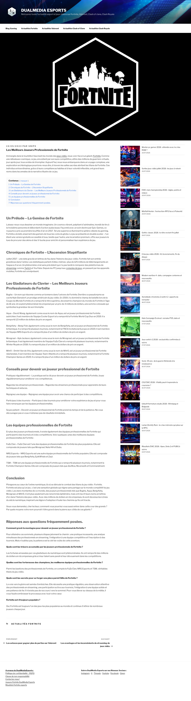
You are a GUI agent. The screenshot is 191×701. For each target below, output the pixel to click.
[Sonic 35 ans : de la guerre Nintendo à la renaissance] (130, 370)
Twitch (27, 268)
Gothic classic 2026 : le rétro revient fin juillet (160, 232)
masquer (24, 181)
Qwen (122, 673)
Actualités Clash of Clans (74, 28)
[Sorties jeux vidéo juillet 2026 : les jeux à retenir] (130, 177)
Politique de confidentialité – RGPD (19, 673)
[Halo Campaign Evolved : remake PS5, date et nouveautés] (130, 327)
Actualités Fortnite (29, 28)
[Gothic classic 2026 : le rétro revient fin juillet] (130, 241)
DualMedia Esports (43, 10)
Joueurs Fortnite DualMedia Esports (20, 682)
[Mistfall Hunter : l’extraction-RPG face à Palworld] (130, 220)
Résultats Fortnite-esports (16, 685)
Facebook (114, 673)
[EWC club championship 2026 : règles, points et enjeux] (130, 199)
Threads (97, 673)
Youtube (105, 673)
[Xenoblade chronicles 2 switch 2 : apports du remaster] (130, 305)
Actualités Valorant (50, 28)
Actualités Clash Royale (99, 28)
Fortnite (97, 156)
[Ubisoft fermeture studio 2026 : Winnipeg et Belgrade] (130, 412)
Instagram (85, 673)
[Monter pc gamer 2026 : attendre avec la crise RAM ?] (130, 156)
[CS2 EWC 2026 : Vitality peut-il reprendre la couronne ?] (130, 391)
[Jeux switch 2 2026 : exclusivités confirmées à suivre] (130, 348)
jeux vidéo (62, 156)
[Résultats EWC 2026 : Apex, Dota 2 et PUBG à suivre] (130, 455)
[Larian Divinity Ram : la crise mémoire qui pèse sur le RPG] (130, 434)
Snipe (32, 146)
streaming (11, 268)
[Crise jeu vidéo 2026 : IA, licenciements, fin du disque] (130, 263)
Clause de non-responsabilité (17, 676)
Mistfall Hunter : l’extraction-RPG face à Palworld (162, 211)
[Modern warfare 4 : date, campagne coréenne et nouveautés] (130, 284)
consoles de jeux (74, 268)
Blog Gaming (11, 28)
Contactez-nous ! (12, 679)
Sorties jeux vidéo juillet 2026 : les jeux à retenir (161, 168)
